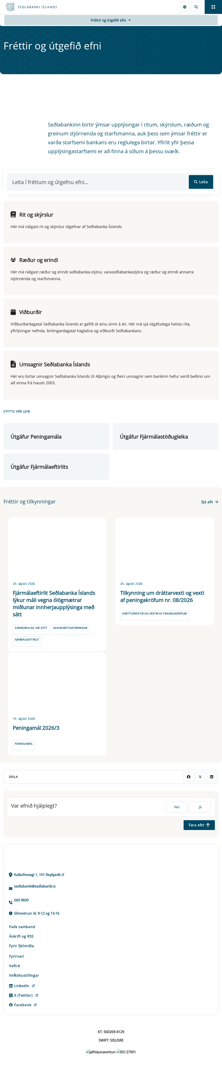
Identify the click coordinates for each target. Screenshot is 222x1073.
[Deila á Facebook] (188, 777)
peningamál (24, 744)
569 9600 (21, 900)
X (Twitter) (23, 995)
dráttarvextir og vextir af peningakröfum (154, 613)
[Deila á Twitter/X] (200, 777)
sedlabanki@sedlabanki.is (35, 886)
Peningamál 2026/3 (36, 727)
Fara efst (196, 825)
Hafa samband (22, 926)
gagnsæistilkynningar (70, 628)
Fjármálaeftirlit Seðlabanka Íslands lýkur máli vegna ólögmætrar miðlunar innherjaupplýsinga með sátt (54, 603)
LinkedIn (21, 985)
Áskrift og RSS (21, 936)
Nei (177, 807)
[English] (185, 7)
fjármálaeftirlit (27, 639)
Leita (203, 181)
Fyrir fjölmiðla (21, 945)
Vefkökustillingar (24, 975)
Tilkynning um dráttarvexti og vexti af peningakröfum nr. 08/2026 (162, 596)
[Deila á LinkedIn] (212, 777)
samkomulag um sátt (31, 628)
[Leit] (196, 7)
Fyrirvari (16, 956)
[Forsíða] (46, 7)
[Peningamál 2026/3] (57, 683)
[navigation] (213, 7)
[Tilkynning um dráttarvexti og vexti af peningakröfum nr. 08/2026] (165, 548)
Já (200, 807)
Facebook (22, 1004)
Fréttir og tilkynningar (29, 501)
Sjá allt (207, 502)
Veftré (14, 965)
